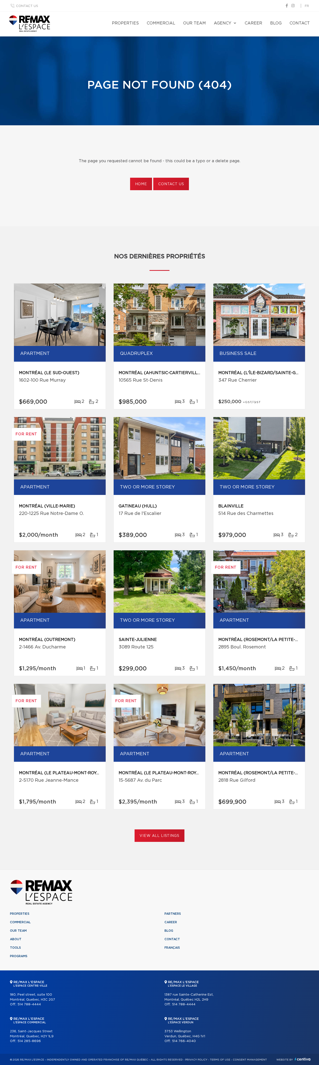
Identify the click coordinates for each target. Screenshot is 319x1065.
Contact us (27, 6)
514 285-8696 (29, 1041)
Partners (172, 913)
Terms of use (220, 1060)
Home (141, 184)
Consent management (250, 1060)
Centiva (303, 1059)
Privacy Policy (196, 1060)
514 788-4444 (29, 1004)
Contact (300, 23)
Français (172, 947)
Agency (222, 23)
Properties (125, 23)
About (15, 939)
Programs (18, 956)
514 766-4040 (184, 1041)
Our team (194, 23)
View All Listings (159, 836)
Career (253, 23)
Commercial (161, 23)
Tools (15, 947)
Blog (276, 23)
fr (307, 6)
